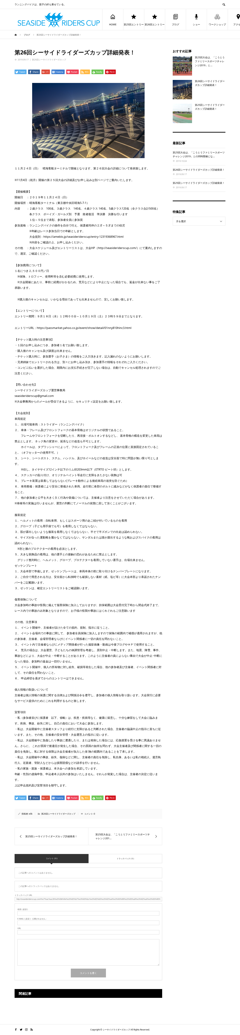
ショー (196, 24)
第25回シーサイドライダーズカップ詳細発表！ (199, 183)
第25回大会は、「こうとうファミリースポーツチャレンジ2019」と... (210, 61)
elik (30, 813)
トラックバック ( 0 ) (125, 858)
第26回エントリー (155, 24)
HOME (112, 24)
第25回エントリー (134, 24)
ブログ (175, 24)
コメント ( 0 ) (51, 858)
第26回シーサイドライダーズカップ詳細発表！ (199, 169)
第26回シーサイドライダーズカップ (49, 59)
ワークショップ (217, 24)
